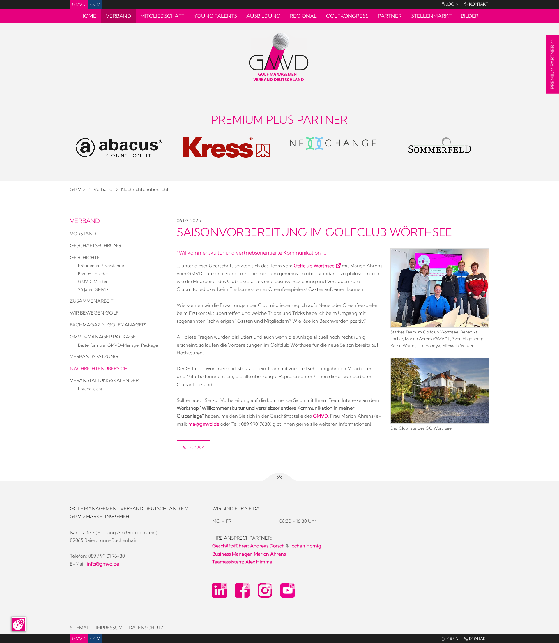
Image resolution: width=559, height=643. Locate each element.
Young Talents (215, 16)
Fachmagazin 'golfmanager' (108, 325)
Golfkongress (347, 16)
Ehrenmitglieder (93, 273)
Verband (118, 16)
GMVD (79, 4)
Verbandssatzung (94, 356)
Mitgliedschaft (162, 16)
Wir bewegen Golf (94, 313)
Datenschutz (146, 627)
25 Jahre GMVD (93, 289)
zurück (196, 447)
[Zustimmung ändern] (19, 624)
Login (450, 4)
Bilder (470, 16)
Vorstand (83, 233)
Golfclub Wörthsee (314, 265)
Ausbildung (263, 16)
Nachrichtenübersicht (145, 189)
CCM (95, 4)
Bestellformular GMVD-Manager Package (118, 345)
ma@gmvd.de (203, 424)
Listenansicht (90, 388)
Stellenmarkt (431, 16)
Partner (390, 16)
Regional (303, 16)
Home (88, 16)
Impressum (109, 627)
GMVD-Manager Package (103, 337)
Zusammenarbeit (91, 301)
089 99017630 (255, 424)
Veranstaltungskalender (104, 380)
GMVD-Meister (92, 281)
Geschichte (85, 257)
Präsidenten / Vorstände (101, 265)
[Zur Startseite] (279, 57)
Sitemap (80, 627)
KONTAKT (476, 4)
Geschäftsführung (95, 245)
